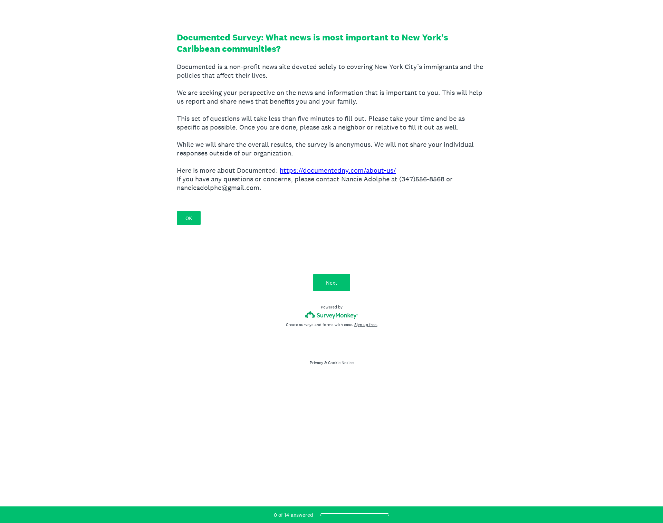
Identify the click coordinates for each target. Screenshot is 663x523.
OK (188, 218)
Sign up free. (365, 324)
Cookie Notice (341, 362)
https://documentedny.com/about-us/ (338, 170)
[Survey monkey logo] (331, 315)
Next (331, 282)
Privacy (316, 362)
